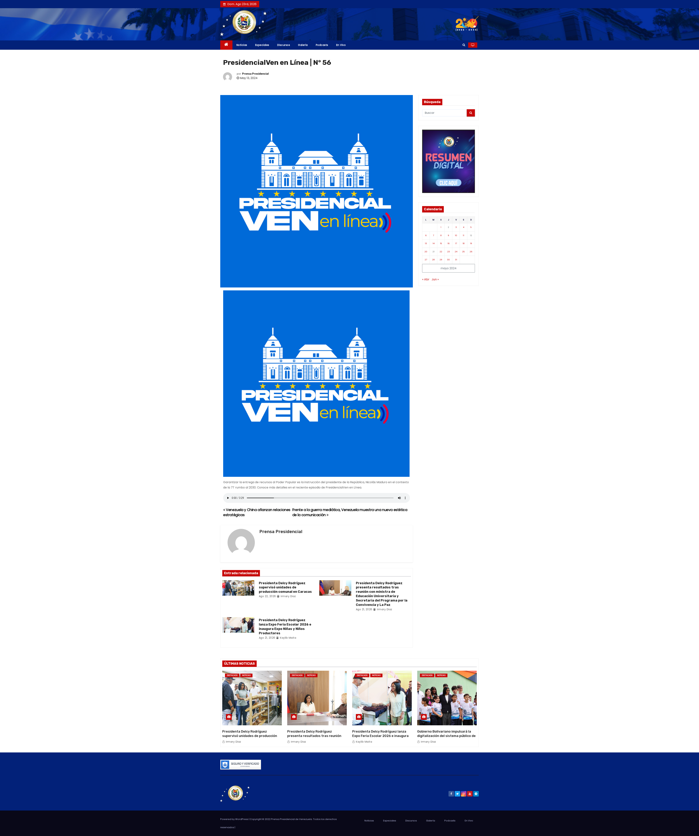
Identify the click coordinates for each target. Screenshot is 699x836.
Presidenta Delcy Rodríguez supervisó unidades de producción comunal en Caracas (285, 587)
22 (441, 251)
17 (456, 243)
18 (464, 243)
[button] (464, 45)
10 (456, 235)
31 (456, 259)
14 (434, 243)
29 (441, 259)
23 (448, 251)
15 (441, 243)
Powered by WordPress (234, 819)
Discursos (283, 45)
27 (426, 259)
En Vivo (341, 45)
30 (448, 259)
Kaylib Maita (287, 638)
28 (433, 259)
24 (456, 251)
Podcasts (322, 45)
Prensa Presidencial (255, 73)
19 (471, 243)
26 (471, 251)
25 (463, 251)
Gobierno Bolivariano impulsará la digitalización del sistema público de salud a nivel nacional (446, 735)
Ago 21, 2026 (364, 609)
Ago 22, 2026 (267, 596)
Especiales (262, 45)
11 (463, 235)
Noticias (241, 45)
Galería (303, 45)
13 (426, 243)
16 (448, 243)
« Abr (425, 279)
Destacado (232, 675)
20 (425, 251)
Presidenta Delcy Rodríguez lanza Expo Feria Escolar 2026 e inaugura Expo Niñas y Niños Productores (285, 626)
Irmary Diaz (288, 596)
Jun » (435, 279)
